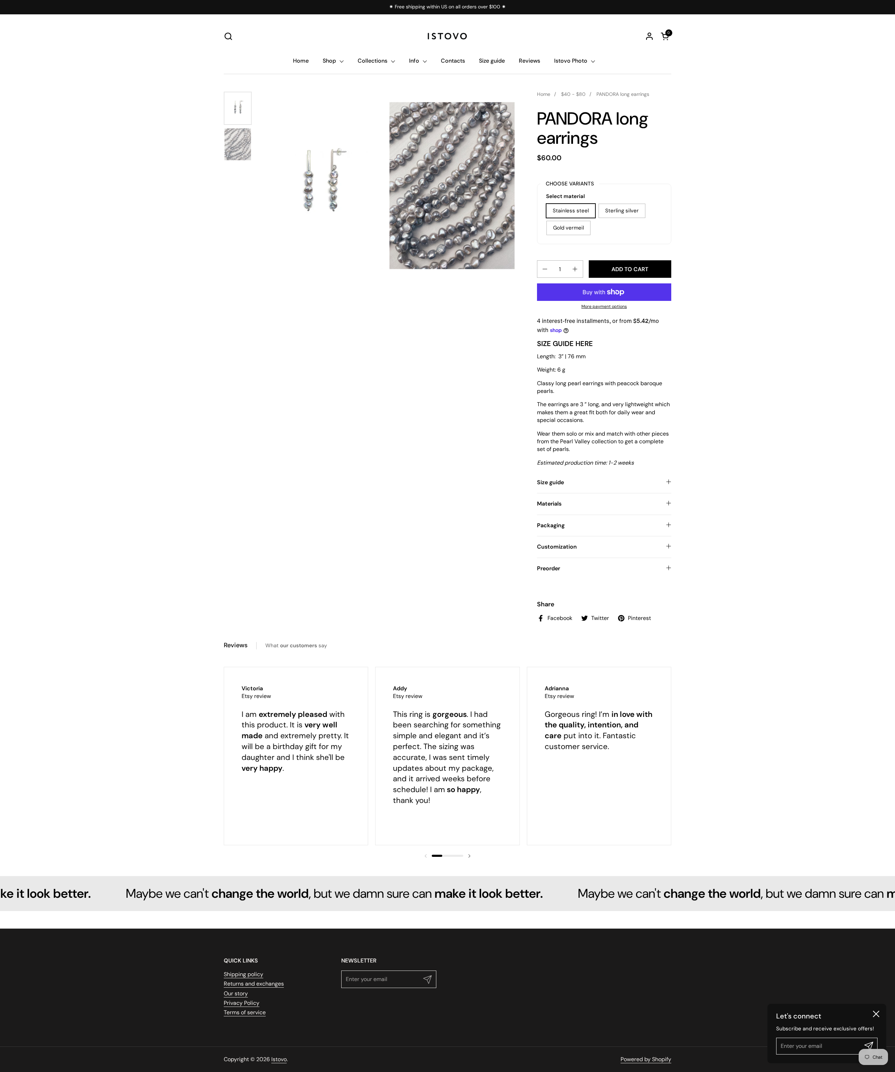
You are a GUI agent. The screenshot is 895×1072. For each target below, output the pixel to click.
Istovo (279, 1059)
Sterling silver (622, 210)
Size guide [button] (550, 482)
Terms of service (245, 1012)
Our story (236, 993)
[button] (228, 36)
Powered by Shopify (646, 1059)
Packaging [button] (551, 525)
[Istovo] (447, 36)
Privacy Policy (241, 1003)
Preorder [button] (548, 568)
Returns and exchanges (254, 983)
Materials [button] (549, 503)
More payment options (604, 306)
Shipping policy (243, 974)
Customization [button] (557, 546)
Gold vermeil (568, 227)
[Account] (649, 36)
